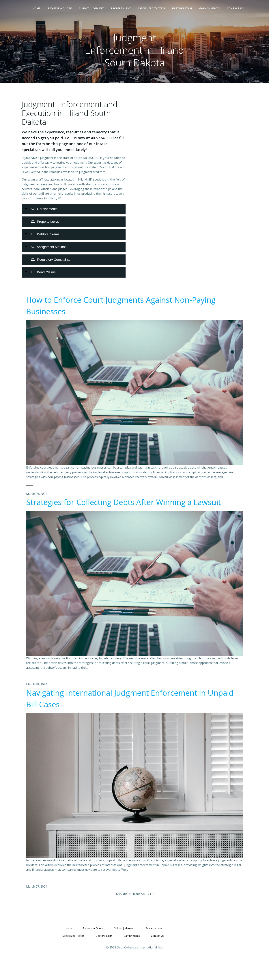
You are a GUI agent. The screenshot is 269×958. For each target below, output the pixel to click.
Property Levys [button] (47, 221)
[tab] (74, 209)
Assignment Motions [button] (51, 247)
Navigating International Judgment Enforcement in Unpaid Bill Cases (130, 698)
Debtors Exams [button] (47, 234)
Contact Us (235, 8)
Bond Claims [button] (46, 272)
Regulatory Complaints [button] (53, 259)
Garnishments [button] (46, 209)
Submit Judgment (91, 8)
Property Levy (121, 8)
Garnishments (209, 8)
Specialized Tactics (151, 8)
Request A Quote (60, 8)
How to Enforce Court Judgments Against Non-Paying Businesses (120, 305)
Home (36, 8)
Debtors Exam (182, 8)
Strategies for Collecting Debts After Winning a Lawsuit (123, 502)
